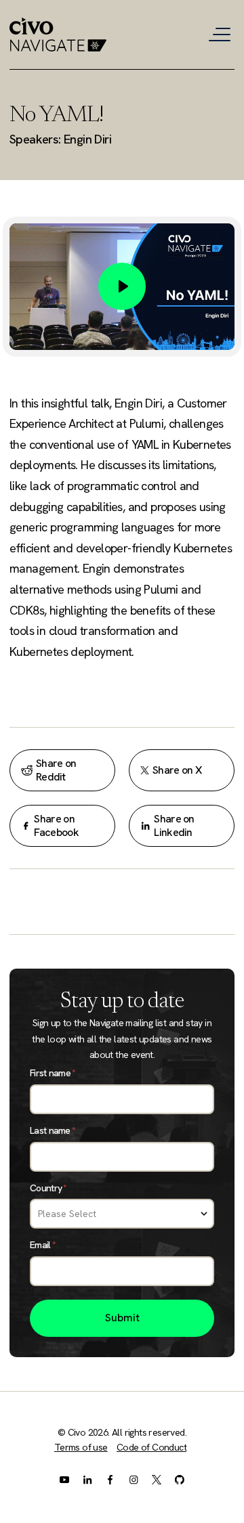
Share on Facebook (56, 825)
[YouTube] (64, 1479)
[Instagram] (133, 1479)
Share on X (176, 770)
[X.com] (156, 1479)
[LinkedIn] (87, 1479)
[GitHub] (179, 1479)
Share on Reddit (56, 770)
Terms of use (81, 1447)
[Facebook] (110, 1479)
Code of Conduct (151, 1447)
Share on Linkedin (174, 825)
